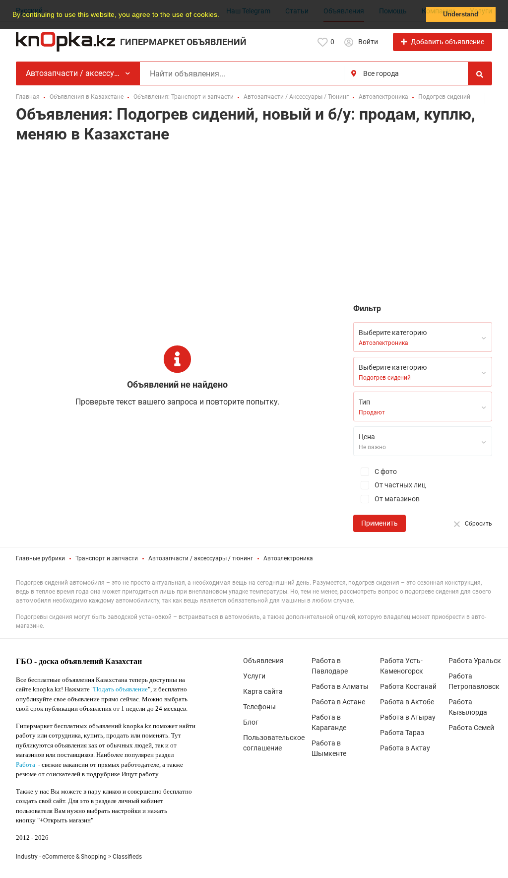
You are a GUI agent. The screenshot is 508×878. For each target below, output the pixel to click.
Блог (250, 722)
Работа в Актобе (407, 702)
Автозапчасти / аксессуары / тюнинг (200, 558)
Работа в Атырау (408, 717)
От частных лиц (399, 485)
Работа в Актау (405, 748)
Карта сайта (263, 691)
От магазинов (396, 499)
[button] (222, 15)
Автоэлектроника (288, 558)
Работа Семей (471, 728)
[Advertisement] (254, 225)
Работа (25, 764)
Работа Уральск (474, 661)
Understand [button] (460, 14)
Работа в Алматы (340, 686)
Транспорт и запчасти (106, 558)
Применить (379, 523)
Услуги (254, 676)
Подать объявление (121, 689)
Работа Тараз (402, 733)
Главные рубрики (40, 558)
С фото (385, 471)
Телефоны (259, 707)
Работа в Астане (338, 702)
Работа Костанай (408, 686)
